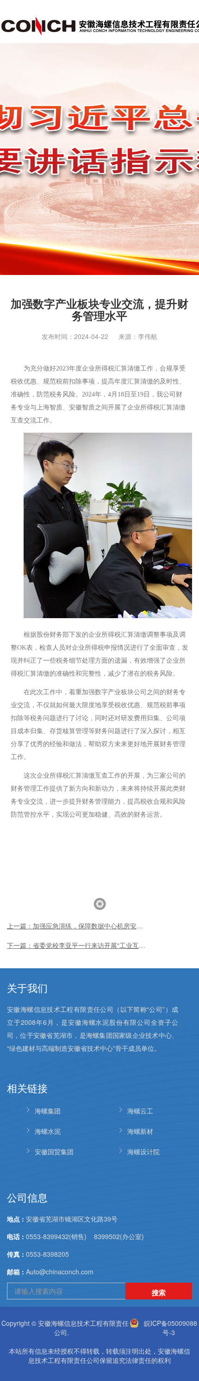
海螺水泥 (48, 1131)
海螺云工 (140, 1110)
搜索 (159, 1292)
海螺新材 (140, 1131)
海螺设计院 (143, 1151)
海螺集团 (48, 1110)
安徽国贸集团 (54, 1151)
